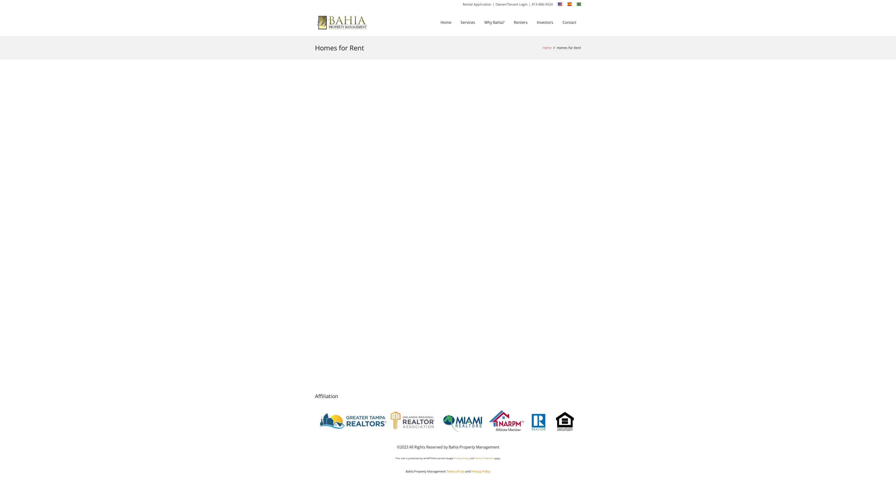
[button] (478, 22)
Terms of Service (484, 458)
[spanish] (569, 4)
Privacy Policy (461, 458)
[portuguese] (579, 4)
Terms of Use (456, 471)
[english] (560, 4)
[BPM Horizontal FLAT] (342, 22)
